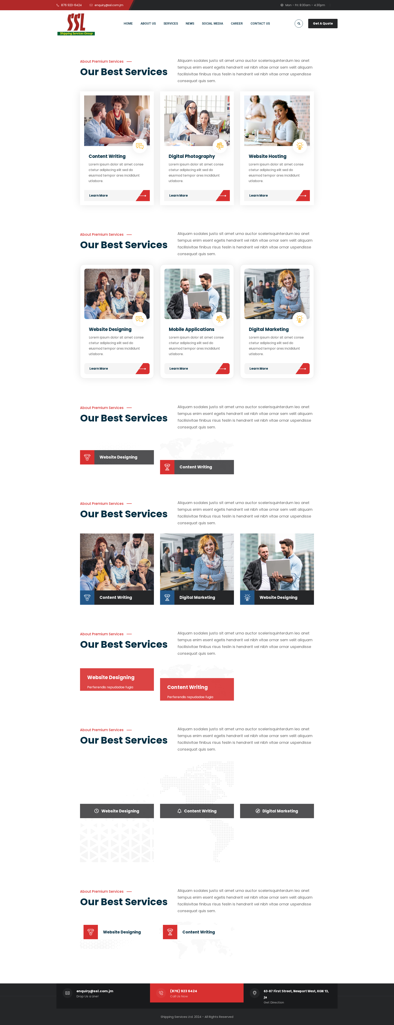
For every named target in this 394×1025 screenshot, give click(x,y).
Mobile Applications (191, 329)
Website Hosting (267, 156)
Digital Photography (192, 156)
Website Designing (110, 329)
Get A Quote (323, 23)
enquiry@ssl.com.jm (95, 991)
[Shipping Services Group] (76, 24)
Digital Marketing (269, 329)
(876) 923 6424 (183, 991)
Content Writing (107, 156)
